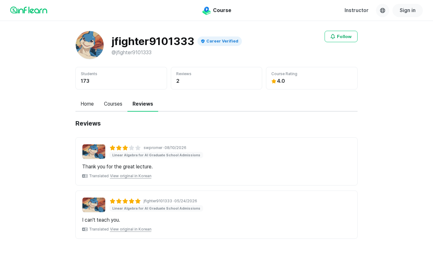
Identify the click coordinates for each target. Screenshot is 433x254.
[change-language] (382, 10)
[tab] (87, 104)
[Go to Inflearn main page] (28, 9)
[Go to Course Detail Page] (93, 151)
